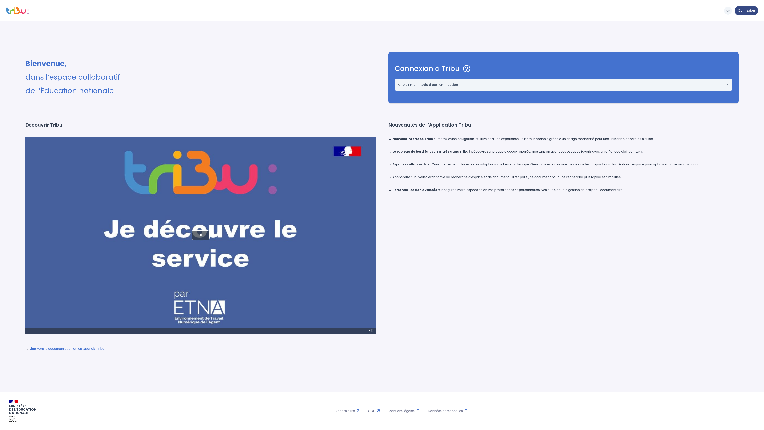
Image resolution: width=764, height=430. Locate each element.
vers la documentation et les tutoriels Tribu (70, 348)
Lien (32, 348)
